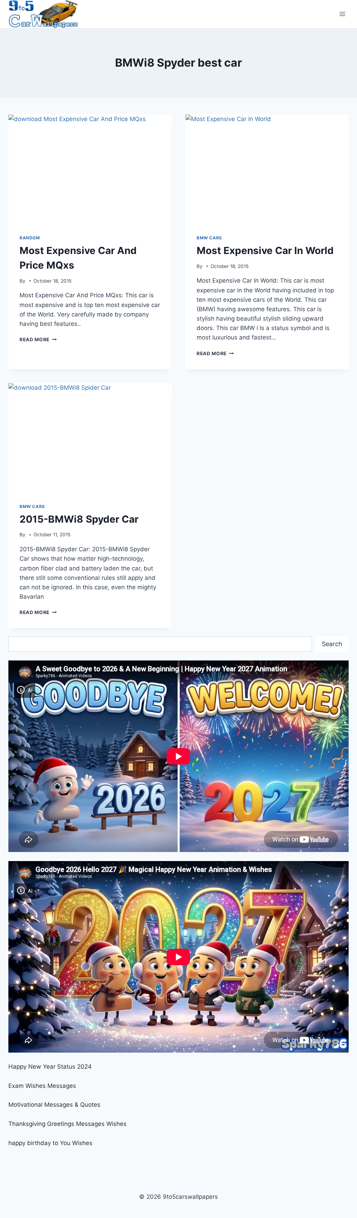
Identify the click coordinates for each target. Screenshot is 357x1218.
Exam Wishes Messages (42, 1085)
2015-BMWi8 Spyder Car (79, 519)
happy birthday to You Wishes (50, 1142)
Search (332, 644)
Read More (38, 339)
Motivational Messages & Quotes (54, 1104)
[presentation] (90, 168)
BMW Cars (209, 237)
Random (30, 237)
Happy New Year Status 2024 (50, 1066)
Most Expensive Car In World (265, 250)
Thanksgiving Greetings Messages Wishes (67, 1123)
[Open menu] (342, 13)
